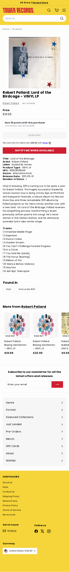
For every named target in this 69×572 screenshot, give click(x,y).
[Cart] (56, 10)
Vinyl (8, 289)
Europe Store (40, 2)
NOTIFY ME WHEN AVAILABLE (34, 150)
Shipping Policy (11, 496)
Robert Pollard (11, 103)
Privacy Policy (10, 505)
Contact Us (9, 491)
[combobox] (34, 18)
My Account (9, 514)
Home (6, 29)
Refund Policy (10, 500)
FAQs (5, 487)
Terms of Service (12, 510)
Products (17, 29)
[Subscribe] (57, 384)
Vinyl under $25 (26, 289)
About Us (8, 482)
